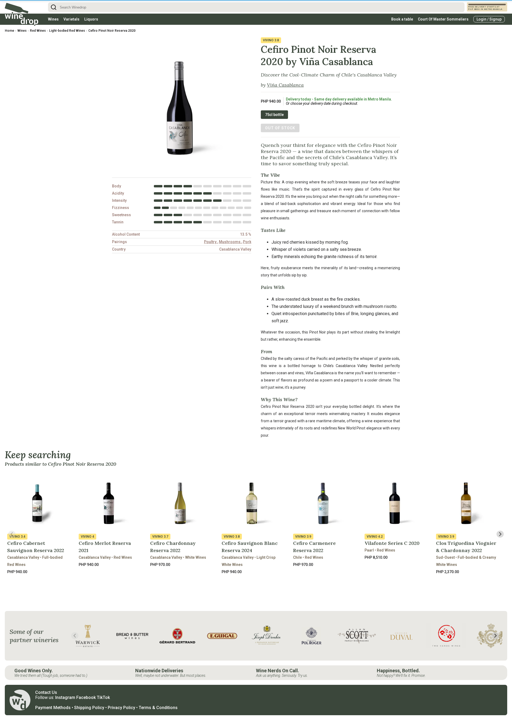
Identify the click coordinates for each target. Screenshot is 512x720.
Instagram (65, 697)
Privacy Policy (121, 707)
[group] (88, 636)
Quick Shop (38, 584)
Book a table (402, 19)
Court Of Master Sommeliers (443, 19)
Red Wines (38, 31)
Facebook (86, 697)
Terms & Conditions (158, 707)
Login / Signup (489, 19)
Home (9, 31)
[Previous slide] (11, 534)
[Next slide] (500, 534)
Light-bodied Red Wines (67, 31)
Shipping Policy (89, 707)
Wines (53, 19)
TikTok (103, 697)
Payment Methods (53, 707)
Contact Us (46, 692)
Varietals (71, 19)
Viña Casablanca (285, 85)
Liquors (91, 19)
